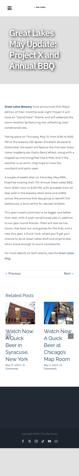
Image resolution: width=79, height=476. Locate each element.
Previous (14, 273)
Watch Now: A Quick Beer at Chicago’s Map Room (58, 345)
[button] (8, 336)
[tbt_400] (39, 8)
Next (67, 273)
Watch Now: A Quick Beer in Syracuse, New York (20, 345)
